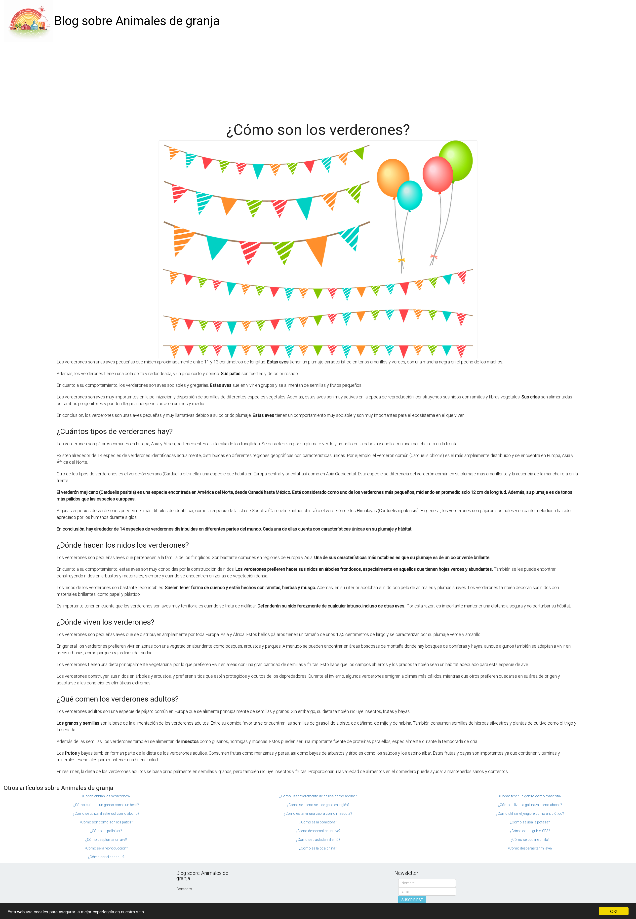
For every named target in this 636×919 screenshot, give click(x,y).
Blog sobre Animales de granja (137, 21)
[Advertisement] (318, 79)
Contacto (184, 889)
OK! (613, 911)
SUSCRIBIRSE (412, 900)
